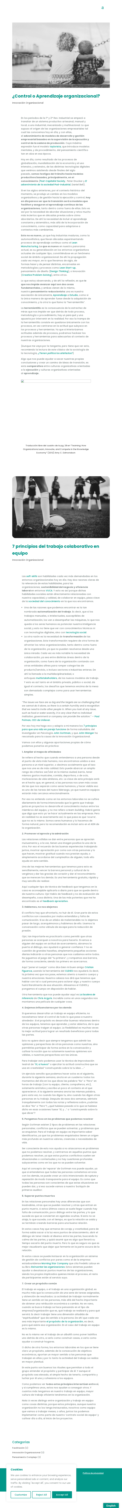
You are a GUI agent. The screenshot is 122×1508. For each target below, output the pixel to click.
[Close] (73, 1467)
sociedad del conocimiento (44, 601)
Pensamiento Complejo (24, 1457)
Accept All (62, 1494)
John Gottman (62, 733)
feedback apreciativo (55, 901)
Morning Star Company (54, 1263)
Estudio (74, 295)
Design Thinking (59, 271)
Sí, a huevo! (41, 1064)
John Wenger (86, 733)
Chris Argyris (44, 998)
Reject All (41, 1494)
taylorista (55, 146)
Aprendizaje (60, 295)
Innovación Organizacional (28, 102)
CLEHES (69, 970)
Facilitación (18, 1447)
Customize (21, 1494)
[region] (41, 1483)
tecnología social (76, 632)
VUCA (49, 590)
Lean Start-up (68, 267)
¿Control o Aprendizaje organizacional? (56, 96)
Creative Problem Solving (36, 275)
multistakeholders (46, 678)
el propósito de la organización (64, 1321)
